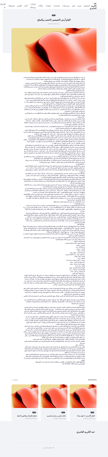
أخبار (26, 6)
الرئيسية (87, 6)
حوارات (48, 6)
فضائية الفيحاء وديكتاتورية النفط (27, 416)
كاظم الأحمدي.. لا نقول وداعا (86, 416)
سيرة (79, 6)
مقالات (40, 6)
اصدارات (56, 6)
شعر (73, 6)
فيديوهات (11, 6)
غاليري (19, 6)
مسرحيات (66, 6)
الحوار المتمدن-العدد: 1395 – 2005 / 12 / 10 (73, 364)
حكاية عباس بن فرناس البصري (56, 416)
